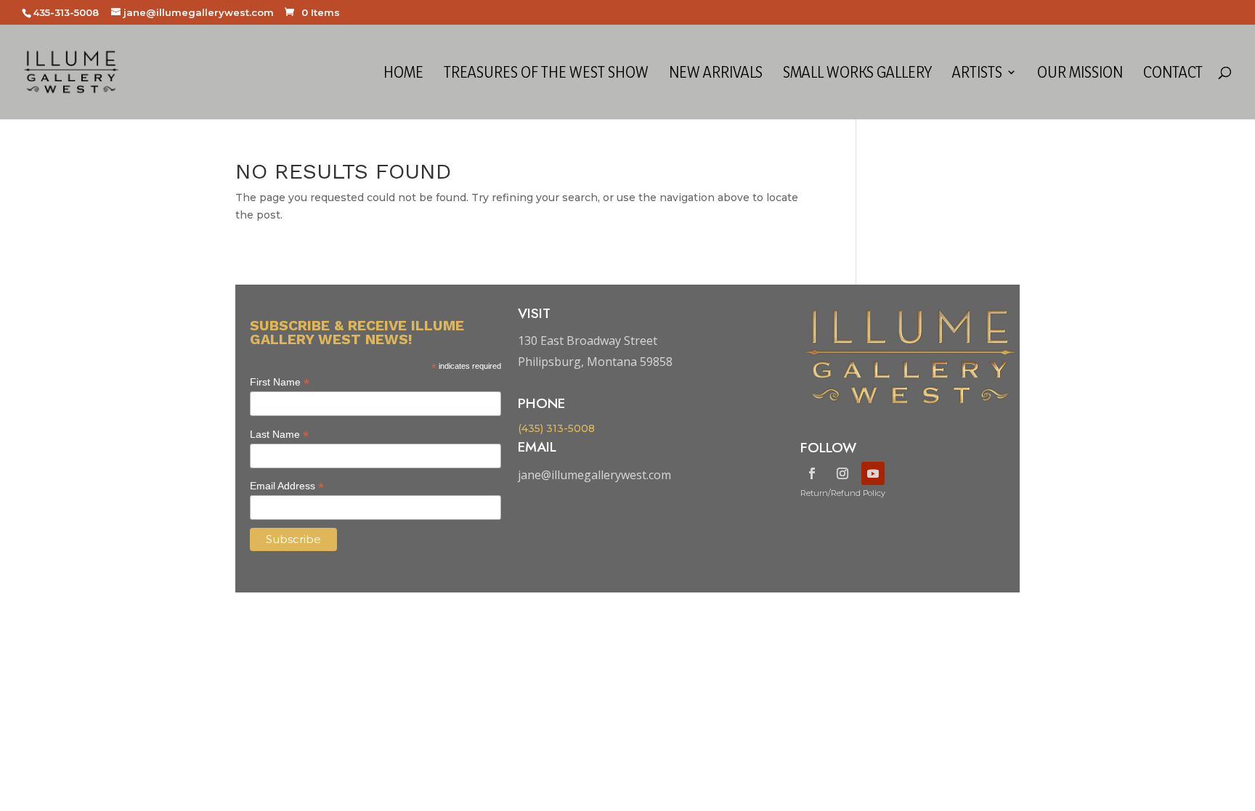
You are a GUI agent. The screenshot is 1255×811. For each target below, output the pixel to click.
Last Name (279, 434)
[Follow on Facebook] (812, 473)
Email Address (287, 486)
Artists (977, 74)
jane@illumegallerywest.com (594, 475)
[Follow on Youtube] (873, 473)
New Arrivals (716, 74)
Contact (1173, 74)
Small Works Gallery (857, 74)
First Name (279, 382)
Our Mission (1080, 74)
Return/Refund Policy (842, 493)
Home (403, 74)
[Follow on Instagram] (842, 473)
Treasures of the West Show (546, 74)
